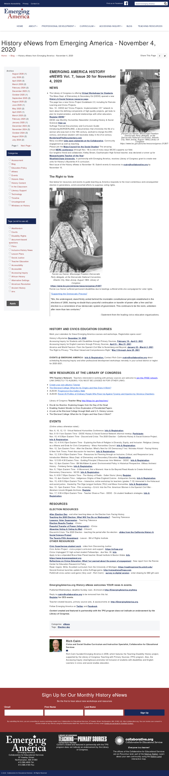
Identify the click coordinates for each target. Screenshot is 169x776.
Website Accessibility (12, 3)
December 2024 (19, 125)
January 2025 (18, 122)
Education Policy (19, 167)
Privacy (25, 3)
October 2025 (18, 94)
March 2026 (17, 84)
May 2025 (16, 108)
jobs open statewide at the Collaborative (83, 140)
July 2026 (16, 77)
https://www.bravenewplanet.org (65, 558)
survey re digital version (117, 572)
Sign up (62, 122)
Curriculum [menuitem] (85, 27)
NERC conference (64, 149)
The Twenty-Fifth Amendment (64, 538)
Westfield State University (62, 158)
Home (4, 55)
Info (115, 552)
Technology (16, 194)
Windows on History (20, 205)
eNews (66, 624)
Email (7, 707)
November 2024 (19, 129)
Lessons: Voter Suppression (63, 520)
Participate (138, 433)
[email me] (67, 650)
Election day (64, 627)
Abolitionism (17, 228)
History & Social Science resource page (69, 99)
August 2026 (18, 73)
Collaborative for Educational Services (19, 773)
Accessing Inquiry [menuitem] (109, 27)
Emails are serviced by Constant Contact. (118, 723)
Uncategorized (18, 201)
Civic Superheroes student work (65, 546)
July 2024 (16, 139)
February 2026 (19, 87)
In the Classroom (19, 186)
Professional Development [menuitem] (56, 27)
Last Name (90, 707)
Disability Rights (18, 235)
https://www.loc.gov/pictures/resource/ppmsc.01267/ (76, 285)
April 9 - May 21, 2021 (120, 344)
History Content (18, 182)
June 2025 (17, 104)
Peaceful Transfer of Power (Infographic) (69, 526)
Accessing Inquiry (19, 272)
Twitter (79, 606)
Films (14, 246)
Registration (125, 457)
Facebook (92, 606)
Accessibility (17, 265)
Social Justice (17, 257)
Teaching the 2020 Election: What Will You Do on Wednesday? (80, 517)
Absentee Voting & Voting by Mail (66, 529)
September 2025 (19, 98)
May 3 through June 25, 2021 (126, 350)
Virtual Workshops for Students (97, 93)
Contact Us (35, 3)
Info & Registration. (94, 357)
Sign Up (144, 712)
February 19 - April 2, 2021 (130, 341)
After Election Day (58, 514)
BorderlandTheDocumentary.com (66, 137)
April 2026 (17, 80)
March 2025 (17, 115)
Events (14, 175)
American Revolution (21, 284)
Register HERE (57, 116)
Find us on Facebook (115, 3)
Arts (13, 291)
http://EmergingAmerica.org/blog (121, 589)
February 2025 (19, 118)
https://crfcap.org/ (114, 549)
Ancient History (18, 287)
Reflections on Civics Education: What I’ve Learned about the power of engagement (90, 561)
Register (127, 475)
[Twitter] (164, 54)
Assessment (17, 160)
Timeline (15, 198)
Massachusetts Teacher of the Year (67, 155)
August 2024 (18, 136)
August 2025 (18, 101)
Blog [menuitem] (129, 26)
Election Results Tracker (61, 523)
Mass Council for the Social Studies (81, 146)
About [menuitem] (31, 27)
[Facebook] (159, 54)
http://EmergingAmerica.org (124, 601)
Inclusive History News (22, 250)
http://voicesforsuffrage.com (117, 570)
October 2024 (18, 132)
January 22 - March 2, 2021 (140, 347)
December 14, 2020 (77, 338)
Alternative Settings (20, 280)
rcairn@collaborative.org (135, 164)
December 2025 (19, 91)
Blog (13, 55)
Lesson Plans (17, 253)
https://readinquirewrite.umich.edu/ (135, 566)
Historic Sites (17, 179)
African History (18, 276)
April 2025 (17, 111)
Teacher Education (20, 261)
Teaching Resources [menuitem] (150, 26)
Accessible (16, 268)
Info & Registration (114, 430)
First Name (50, 707)
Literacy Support (19, 190)
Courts (14, 232)
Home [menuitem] (20, 26)
